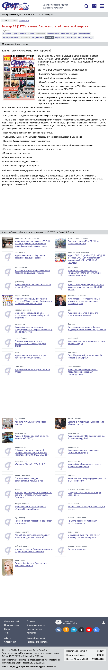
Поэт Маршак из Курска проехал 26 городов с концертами (85, 356)
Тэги (6, 633)
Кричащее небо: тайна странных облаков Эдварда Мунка (30, 507)
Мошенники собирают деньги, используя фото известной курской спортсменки (32, 315)
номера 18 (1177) (47, 232)
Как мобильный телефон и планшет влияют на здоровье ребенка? (32, 536)
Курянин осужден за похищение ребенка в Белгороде (83, 451)
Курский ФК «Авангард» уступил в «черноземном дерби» (84, 465)
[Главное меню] (102, 6)
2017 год (37, 14)
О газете (31, 621)
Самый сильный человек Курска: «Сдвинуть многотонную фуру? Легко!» (87, 328)
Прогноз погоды (85, 37)
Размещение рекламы (37, 642)
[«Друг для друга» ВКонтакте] (58, 629)
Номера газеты (11, 625)
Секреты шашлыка (77, 549)
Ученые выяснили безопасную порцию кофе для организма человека (33, 550)
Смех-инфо (71, 37)
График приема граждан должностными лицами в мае (29, 479)
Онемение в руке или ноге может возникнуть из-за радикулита (84, 536)
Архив (27, 14)
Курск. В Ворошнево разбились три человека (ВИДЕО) (32, 437)
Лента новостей (11, 621)
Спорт (31, 34)
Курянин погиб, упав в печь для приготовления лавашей (83, 314)
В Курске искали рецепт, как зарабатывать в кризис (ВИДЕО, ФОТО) (30, 343)
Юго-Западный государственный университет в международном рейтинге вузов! (84, 301)
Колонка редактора (36, 625)
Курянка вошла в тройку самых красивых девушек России (30, 256)
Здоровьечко (84, 34)
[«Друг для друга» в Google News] (96, 629)
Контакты (31, 633)
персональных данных (34, 663)
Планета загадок (69, 34)
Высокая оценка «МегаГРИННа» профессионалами (83, 242)
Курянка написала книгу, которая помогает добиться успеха (30, 356)
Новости (7, 34)
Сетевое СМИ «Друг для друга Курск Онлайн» (24, 650)
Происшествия (19, 34)
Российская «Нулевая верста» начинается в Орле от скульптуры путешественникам (84, 272)
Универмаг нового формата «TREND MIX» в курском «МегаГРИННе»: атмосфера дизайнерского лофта (32, 243)
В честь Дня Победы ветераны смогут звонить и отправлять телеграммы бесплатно (33, 494)
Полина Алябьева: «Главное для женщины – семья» (31, 564)
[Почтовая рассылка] (94, 6)
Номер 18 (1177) (51, 14)
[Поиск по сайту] (86, 6)
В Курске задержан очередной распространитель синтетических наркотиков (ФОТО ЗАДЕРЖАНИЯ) (32, 452)
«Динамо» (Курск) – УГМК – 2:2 (30, 464)
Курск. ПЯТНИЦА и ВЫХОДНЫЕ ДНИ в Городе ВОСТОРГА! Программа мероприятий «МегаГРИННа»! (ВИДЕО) (86, 259)
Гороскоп (59, 37)
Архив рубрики (9, 232)
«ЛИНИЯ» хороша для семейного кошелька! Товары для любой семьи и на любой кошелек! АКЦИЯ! (33, 301)
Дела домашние (10, 37)
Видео (7, 629)
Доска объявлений (36, 638)
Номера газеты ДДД (11, 14)
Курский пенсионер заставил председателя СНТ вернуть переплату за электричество (33, 329)
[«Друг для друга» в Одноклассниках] (66, 629)
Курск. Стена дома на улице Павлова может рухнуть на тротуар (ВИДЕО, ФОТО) (86, 287)
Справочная (10, 642)
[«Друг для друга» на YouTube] (89, 629)
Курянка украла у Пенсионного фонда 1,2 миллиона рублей (86, 437)
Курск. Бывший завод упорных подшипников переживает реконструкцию (83, 371)
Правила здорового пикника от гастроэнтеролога (82, 522)
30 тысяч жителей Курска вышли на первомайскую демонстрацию (32, 271)
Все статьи (24, 21)
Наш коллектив (34, 629)
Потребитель (53, 34)
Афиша (7, 638)
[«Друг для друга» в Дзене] (81, 629)
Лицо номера (38, 37)
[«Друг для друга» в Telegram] (74, 629)
